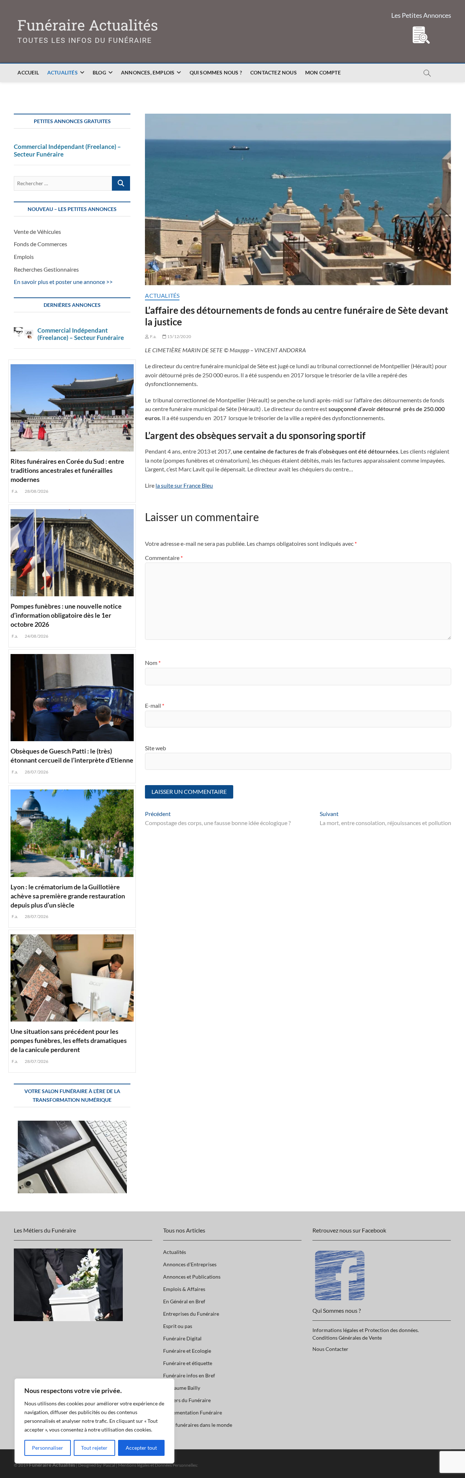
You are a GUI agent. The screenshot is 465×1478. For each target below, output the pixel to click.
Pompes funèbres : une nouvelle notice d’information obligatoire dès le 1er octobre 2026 (66, 615)
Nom (153, 662)
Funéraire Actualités (87, 25)
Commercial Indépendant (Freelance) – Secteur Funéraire (67, 150)
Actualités (62, 72)
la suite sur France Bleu (184, 485)
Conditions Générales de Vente (347, 1338)
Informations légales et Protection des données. (365, 1330)
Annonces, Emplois (147, 72)
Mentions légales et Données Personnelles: (158, 1465)
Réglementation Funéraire (192, 1412)
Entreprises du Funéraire (191, 1314)
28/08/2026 (36, 491)
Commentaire (164, 557)
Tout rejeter (94, 1448)
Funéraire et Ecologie (187, 1351)
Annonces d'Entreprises (190, 1264)
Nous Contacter (330, 1349)
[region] (94, 1420)
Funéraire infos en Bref (189, 1375)
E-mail (154, 705)
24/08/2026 (36, 636)
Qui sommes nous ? (216, 72)
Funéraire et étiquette (187, 1363)
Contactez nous (273, 72)
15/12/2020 (178, 336)
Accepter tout (141, 1448)
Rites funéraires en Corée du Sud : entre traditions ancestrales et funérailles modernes (67, 470)
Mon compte (323, 72)
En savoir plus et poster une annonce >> (63, 281)
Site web (155, 747)
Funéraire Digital (182, 1338)
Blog (99, 72)
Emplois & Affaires (184, 1289)
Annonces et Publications (192, 1277)
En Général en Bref (184, 1301)
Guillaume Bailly (181, 1388)
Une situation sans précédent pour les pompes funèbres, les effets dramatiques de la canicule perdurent (69, 1040)
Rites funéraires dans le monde (197, 1425)
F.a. (153, 336)
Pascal (109, 1465)
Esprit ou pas (177, 1326)
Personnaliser (47, 1448)
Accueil (28, 72)
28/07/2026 (36, 772)
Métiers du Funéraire (187, 1400)
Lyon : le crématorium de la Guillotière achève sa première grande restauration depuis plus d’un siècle (68, 896)
